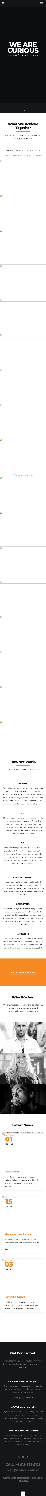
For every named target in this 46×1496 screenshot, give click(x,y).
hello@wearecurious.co (23, 1470)
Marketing (17, 155)
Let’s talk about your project (23, 972)
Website (38, 155)
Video (7, 155)
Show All (10, 151)
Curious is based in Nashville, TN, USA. (23, 1479)
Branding (20, 151)
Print (37, 151)
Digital (30, 151)
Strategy (28, 155)
